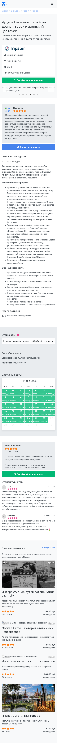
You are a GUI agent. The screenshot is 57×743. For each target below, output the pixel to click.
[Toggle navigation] (52, 4)
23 (5, 392)
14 (44, 405)
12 (28, 405)
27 (36, 392)
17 (13, 412)
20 (36, 412)
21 (44, 412)
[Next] (51, 89)
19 (28, 412)
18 (21, 412)
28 (44, 392)
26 (28, 392)
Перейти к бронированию (29, 80)
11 (21, 405)
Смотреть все (48, 548)
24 (13, 392)
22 (51, 412)
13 (36, 405)
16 (5, 412)
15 (51, 405)
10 (13, 405)
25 (21, 392)
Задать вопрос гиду (29, 147)
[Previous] (6, 89)
